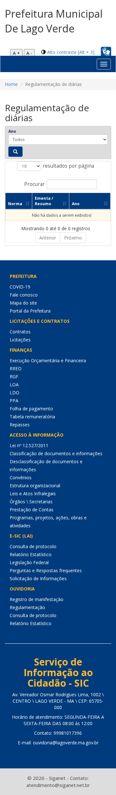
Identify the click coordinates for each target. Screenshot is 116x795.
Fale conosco (24, 295)
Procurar (34, 184)
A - (29, 53)
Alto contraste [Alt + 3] (70, 52)
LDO (14, 392)
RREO (16, 368)
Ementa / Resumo (44, 201)
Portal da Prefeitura (30, 311)
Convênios (21, 477)
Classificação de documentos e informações (56, 453)
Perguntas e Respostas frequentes (46, 570)
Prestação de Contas (31, 509)
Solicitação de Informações (38, 578)
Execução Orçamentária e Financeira (48, 360)
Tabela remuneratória (32, 417)
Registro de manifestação (36, 599)
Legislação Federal (29, 562)
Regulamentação (27, 607)
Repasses (20, 425)
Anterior (47, 238)
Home (11, 84)
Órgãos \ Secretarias (31, 501)
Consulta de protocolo (33, 546)
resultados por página (67, 166)
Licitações (20, 340)
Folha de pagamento (31, 409)
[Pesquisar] (15, 151)
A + (16, 53)
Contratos (20, 332)
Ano (12, 131)
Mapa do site (23, 303)
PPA (14, 401)
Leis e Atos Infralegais (33, 493)
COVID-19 (20, 287)
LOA (14, 384)
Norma (15, 203)
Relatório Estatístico (31, 554)
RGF (14, 376)
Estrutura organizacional (35, 485)
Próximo (73, 238)
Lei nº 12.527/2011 (29, 445)
